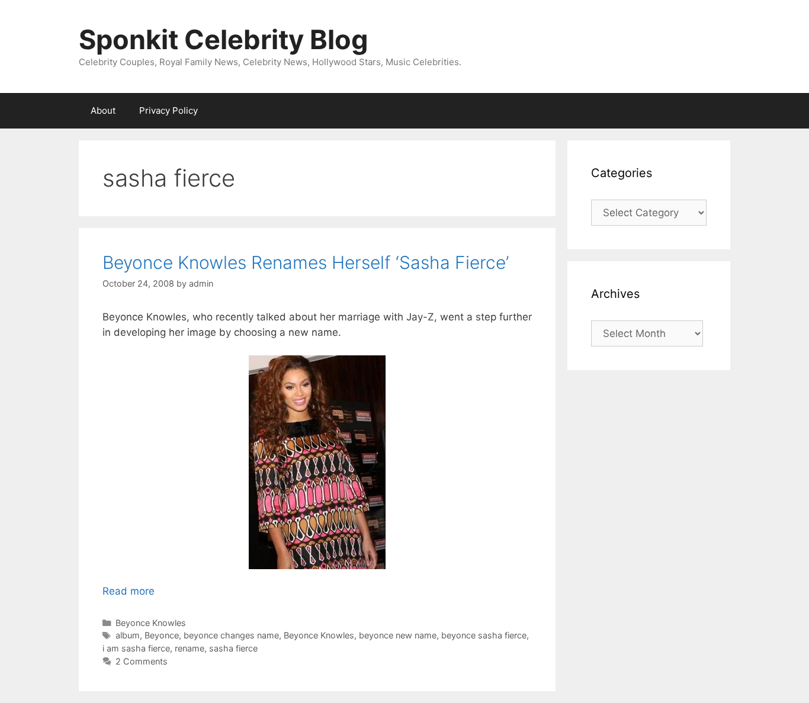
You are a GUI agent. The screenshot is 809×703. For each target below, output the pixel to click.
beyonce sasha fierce (484, 635)
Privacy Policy (168, 110)
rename (189, 648)
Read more (128, 591)
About (103, 110)
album (127, 635)
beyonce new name (397, 635)
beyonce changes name (231, 635)
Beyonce (162, 635)
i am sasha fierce (136, 648)
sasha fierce (233, 648)
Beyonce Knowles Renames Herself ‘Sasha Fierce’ (305, 262)
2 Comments (141, 661)
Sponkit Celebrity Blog (223, 39)
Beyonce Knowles (150, 623)
